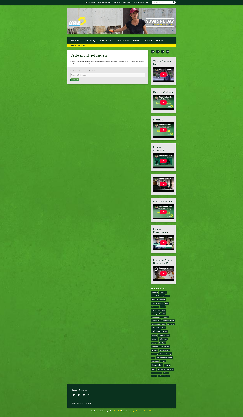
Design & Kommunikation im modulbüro (141, 411)
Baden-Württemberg (158, 296)
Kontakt (160, 40)
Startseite (73, 45)
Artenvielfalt (163, 292)
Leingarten (163, 339)
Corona (163, 307)
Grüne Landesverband (104, 2)
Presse (136, 40)
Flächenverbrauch (156, 317)
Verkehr (153, 369)
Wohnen (166, 373)
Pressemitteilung (165, 354)
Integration (154, 335)
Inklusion (165, 331)
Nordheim (162, 343)
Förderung (165, 317)
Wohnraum (154, 376)
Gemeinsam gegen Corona (158, 324)
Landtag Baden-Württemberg (122, 2)
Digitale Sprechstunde (158, 310)
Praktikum (154, 350)
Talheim (167, 365)
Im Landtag (89, 40)
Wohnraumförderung (164, 376)
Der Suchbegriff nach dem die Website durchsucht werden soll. (89, 71)
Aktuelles (75, 40)
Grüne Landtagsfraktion (158, 327)
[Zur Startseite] (77, 25)
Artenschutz (154, 292)
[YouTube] (162, 52)
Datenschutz (88, 403)
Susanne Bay (160, 21)
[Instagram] (158, 52)
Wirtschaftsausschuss (156, 373)
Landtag (154, 339)
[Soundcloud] (167, 52)
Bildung (167, 303)
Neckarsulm (154, 343)
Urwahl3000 (117, 411)
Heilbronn (156, 331)
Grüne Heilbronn (90, 2)
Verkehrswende (161, 369)
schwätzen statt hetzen (164, 358)
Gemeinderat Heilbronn (168, 320)
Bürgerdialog (155, 307)
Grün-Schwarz (170, 324)
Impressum (80, 403)
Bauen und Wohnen (157, 303)
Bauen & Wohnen (158, 300)
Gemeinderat (156, 320)
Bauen (167, 296)
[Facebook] (153, 52)
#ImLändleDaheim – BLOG (141, 2)
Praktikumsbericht (164, 350)
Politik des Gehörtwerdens (160, 347)
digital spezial (156, 314)
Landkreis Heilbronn (164, 335)
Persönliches (122, 40)
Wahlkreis (170, 369)
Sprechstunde (155, 361)
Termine (147, 40)
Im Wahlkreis (105, 40)
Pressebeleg (154, 354)
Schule (153, 357)
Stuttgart (163, 361)
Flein (163, 314)
